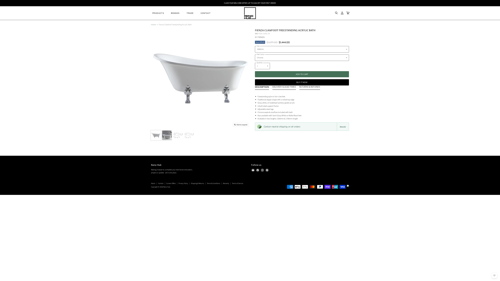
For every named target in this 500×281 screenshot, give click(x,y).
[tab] (262, 87)
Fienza (261, 37)
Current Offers (171, 183)
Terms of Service (237, 183)
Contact (160, 183)
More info (343, 126)
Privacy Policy (183, 183)
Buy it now (302, 82)
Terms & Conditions (213, 183)
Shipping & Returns (197, 183)
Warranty (226, 183)
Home (153, 25)
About (153, 183)
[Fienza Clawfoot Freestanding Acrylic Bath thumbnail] (156, 135)
